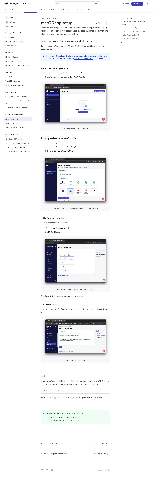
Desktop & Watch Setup (49, 18)
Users (61, 417)
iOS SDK (92, 398)
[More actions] (108, 23)
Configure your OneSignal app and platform (133, 22)
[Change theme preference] (147, 3)
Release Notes (66, 10)
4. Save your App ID (129, 39)
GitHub (12, 22)
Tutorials (42, 10)
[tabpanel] (75, 397)
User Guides (16, 10)
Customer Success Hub (83, 10)
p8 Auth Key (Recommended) (57, 228)
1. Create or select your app (132, 28)
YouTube (13, 26)
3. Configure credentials (131, 35)
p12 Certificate (53, 232)
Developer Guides (30, 10)
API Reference (53, 10)
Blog (11, 17)
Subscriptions (71, 417)
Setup (123, 42)
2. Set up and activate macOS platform (136, 31)
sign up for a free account (83, 58)
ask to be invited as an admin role (92, 56)
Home (7, 10)
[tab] (46, 390)
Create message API (57, 420)
